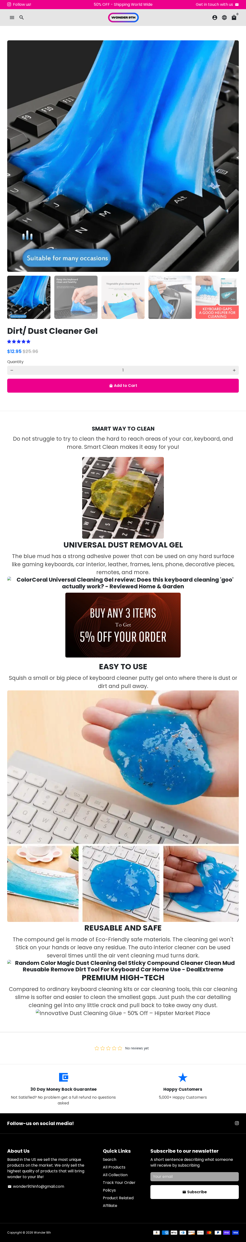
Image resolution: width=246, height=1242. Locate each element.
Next (232, 156)
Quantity (15, 362)
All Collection (115, 1175)
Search (109, 1159)
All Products (114, 1167)
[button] (19, 341)
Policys (109, 1190)
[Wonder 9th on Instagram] (9, 4)
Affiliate (110, 1205)
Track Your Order (119, 1182)
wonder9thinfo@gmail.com (36, 1186)
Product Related (118, 1198)
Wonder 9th (42, 1232)
